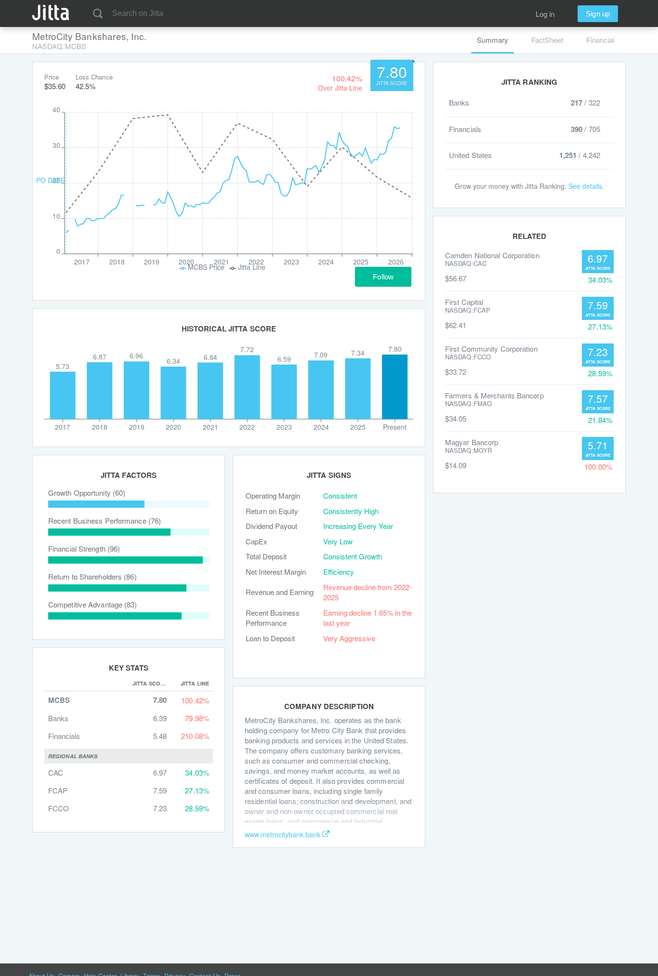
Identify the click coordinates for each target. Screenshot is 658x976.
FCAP (57, 790)
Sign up (598, 14)
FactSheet (547, 40)
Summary (492, 40)
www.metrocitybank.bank (282, 834)
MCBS (59, 700)
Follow (383, 277)
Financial (600, 40)
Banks (58, 718)
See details (585, 186)
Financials (64, 736)
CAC (55, 772)
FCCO (58, 808)
